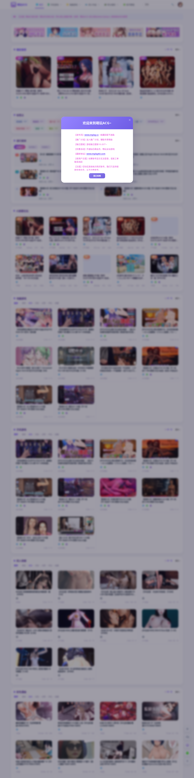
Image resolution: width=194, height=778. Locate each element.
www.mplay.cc (91, 134)
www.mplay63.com (95, 153)
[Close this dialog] (129, 120)
